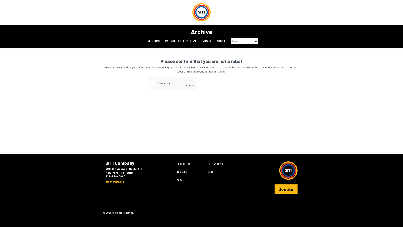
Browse (206, 41)
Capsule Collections (180, 41)
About (221, 41)
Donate (286, 189)
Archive (201, 31)
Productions (184, 163)
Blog (211, 171)
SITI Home (154, 41)
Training (182, 171)
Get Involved (216, 163)
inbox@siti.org (114, 181)
